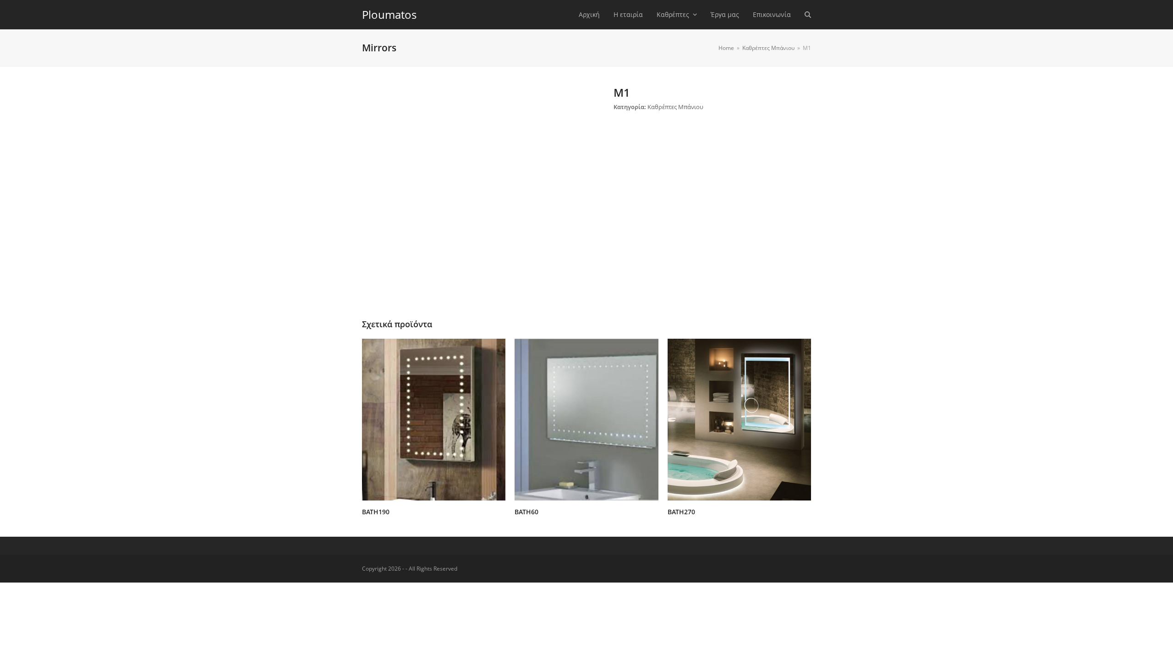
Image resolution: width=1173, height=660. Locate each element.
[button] (808, 14)
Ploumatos (389, 14)
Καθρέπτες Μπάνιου (675, 107)
